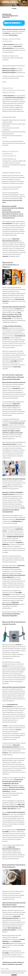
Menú (14, 8)
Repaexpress (10, 2)
